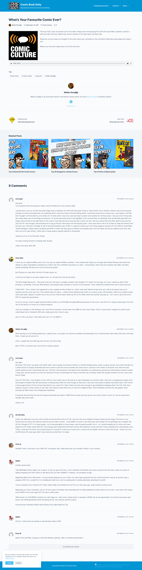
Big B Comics (92, 97)
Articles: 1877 (71, 106)
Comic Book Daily (31, 4)
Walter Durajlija (50, 76)
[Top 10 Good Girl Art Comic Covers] (28, 154)
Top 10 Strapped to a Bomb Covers (64, 172)
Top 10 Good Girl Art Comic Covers (22, 172)
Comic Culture (47, 25)
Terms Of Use (9, 558)
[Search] (132, 6)
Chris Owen (14, 76)
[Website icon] (71, 101)
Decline (18, 563)
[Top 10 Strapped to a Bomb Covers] (71, 154)
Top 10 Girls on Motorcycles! (104, 172)
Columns (116, 6)
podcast (38, 76)
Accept (9, 563)
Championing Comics (101, 6)
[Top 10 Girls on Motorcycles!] (113, 154)
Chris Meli (19, 258)
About (125, 6)
